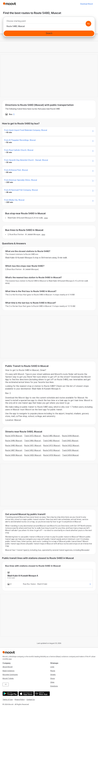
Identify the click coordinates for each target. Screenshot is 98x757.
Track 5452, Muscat (32, 450)
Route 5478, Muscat (13, 436)
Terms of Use (8, 699)
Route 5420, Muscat (32, 455)
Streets (53, 675)
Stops (52, 678)
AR (6, 684)
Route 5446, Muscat (13, 441)
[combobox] (49, 22)
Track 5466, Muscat (32, 441)
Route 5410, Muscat (51, 450)
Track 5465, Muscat (70, 441)
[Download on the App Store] (26, 693)
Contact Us (31, 699)
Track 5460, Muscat (51, 441)
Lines (52, 667)
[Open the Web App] (41, 693)
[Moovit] (9, 3)
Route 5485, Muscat (51, 436)
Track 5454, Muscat (70, 455)
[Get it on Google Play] (10, 693)
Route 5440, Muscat (13, 445)
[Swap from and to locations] (88, 23)
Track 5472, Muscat (32, 436)
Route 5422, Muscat (70, 445)
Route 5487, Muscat (13, 450)
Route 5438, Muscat (13, 455)
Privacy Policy (19, 699)
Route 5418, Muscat (51, 455)
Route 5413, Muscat (51, 445)
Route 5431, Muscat (32, 445)
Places (52, 671)
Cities (52, 682)
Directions (54, 686)
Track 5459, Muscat (70, 450)
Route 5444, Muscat (70, 436)
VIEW (46, 218)
